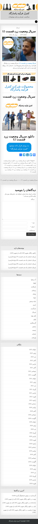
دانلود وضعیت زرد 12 (27, 165)
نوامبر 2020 (32, 407)
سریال (18, 27)
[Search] (36, 21)
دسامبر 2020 (32, 404)
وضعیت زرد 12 (16, 169)
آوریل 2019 (32, 476)
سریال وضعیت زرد (30, 167)
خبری (34, 305)
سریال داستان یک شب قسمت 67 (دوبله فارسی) (22, 267)
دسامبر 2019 (32, 447)
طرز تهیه (33, 316)
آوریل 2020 (32, 433)
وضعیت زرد (24, 169)
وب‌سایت (32, 230)
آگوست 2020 (32, 418)
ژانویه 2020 (32, 443)
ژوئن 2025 (33, 353)
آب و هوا (33, 279)
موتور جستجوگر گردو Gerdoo (20, 495)
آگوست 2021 (32, 375)
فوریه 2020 (32, 440)
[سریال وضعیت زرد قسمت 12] (19, 49)
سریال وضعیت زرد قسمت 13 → (28, 180)
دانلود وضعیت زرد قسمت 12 (13, 165)
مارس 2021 (32, 393)
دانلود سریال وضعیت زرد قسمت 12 (21, 163)
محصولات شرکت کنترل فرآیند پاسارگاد (19, 88)
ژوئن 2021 (33, 382)
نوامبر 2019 (32, 451)
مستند (34, 330)
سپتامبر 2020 (32, 415)
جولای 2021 (32, 378)
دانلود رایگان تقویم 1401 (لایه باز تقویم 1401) (18, 499)
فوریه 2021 (32, 396)
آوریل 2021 (32, 389)
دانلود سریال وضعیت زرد (23, 160)
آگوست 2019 (32, 462)
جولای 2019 (32, 465)
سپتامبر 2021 (32, 371)
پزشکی (34, 290)
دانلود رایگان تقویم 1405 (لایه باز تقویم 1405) (23, 253)
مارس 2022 (32, 364)
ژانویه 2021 (32, 400)
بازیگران (33, 287)
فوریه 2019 (32, 483)
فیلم (34, 319)
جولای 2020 (32, 422)
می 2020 (33, 429)
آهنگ (34, 283)
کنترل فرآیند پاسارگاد (19, 13)
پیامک (34, 294)
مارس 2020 (32, 436)
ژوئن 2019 (33, 469)
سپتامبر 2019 (32, 458)
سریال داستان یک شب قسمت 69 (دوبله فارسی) (22, 260)
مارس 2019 (32, 480)
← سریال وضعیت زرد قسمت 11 (9, 180)
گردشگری (33, 323)
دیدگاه (33, 199)
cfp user (23, 35)
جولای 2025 (32, 349)
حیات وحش (32, 301)
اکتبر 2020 (33, 411)
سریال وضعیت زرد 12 (19, 167)
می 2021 (33, 386)
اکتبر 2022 (33, 360)
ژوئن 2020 (33, 425)
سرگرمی (33, 308)
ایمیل (32, 227)
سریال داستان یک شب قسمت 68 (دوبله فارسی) (22, 264)
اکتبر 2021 (33, 367)
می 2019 (33, 472)
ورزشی (34, 337)
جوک (34, 298)
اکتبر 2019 (33, 454)
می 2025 (33, 357)
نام (33, 223)
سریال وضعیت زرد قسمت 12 (19, 31)
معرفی (34, 334)
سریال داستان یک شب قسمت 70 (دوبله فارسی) (22, 257)
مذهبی (34, 326)
